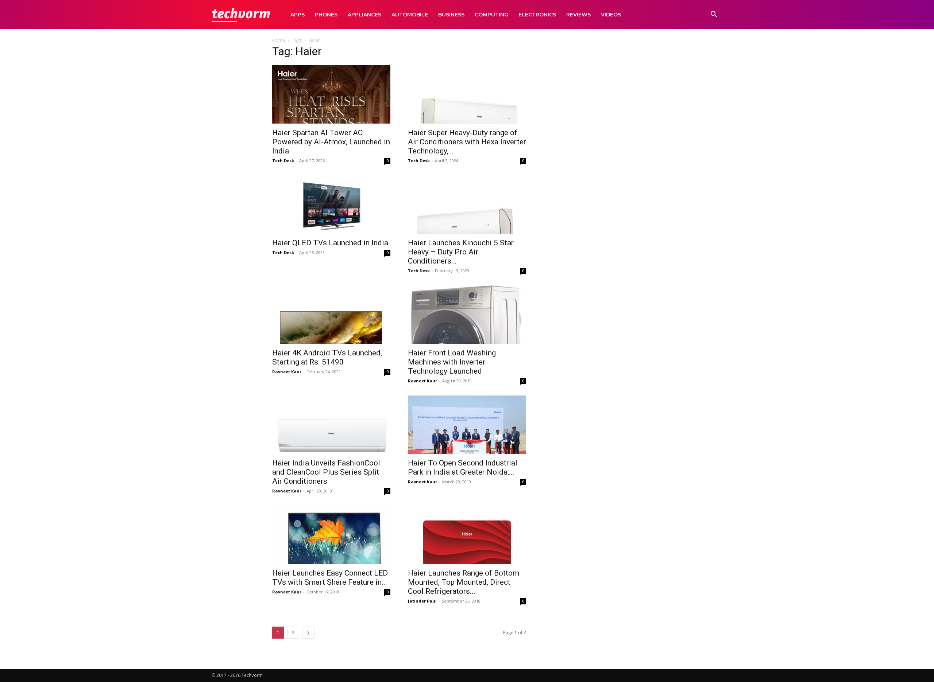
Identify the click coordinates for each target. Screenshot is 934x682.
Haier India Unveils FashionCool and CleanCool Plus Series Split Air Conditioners (326, 472)
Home (278, 40)
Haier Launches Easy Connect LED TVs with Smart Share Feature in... (330, 577)
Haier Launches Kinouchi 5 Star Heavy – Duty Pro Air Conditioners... (461, 251)
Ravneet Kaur (286, 371)
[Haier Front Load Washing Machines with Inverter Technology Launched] (467, 314)
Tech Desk (283, 160)
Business (451, 14)
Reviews (578, 14)
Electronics (537, 14)
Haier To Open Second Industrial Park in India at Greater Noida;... (462, 467)
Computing (491, 14)
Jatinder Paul (422, 601)
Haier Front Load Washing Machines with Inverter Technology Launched (452, 361)
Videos (611, 14)
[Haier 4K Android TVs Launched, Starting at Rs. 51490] (331, 314)
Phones (326, 14)
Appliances (364, 14)
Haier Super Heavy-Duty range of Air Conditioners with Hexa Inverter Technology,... (467, 141)
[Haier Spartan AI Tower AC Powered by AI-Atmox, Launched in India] (331, 94)
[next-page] (308, 633)
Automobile (409, 14)
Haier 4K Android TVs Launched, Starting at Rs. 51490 (327, 357)
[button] (713, 15)
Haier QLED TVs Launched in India (330, 242)
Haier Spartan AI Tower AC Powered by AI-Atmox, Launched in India (331, 141)
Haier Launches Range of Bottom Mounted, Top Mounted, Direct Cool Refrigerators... (463, 582)
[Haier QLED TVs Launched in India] (331, 204)
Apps (297, 14)
